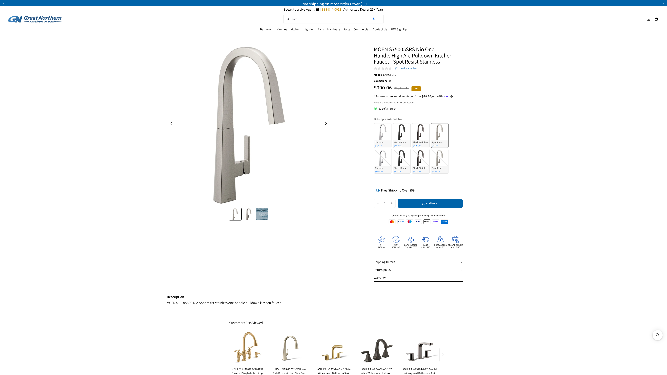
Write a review (409, 68)
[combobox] (333, 19)
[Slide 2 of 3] (249, 214)
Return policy (382, 270)
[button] (373, 19)
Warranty (380, 278)
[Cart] (656, 19)
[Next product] (442, 355)
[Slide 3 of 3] (262, 214)
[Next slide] (663, 4)
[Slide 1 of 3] (235, 214)
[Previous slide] (4, 4)
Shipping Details (384, 262)
